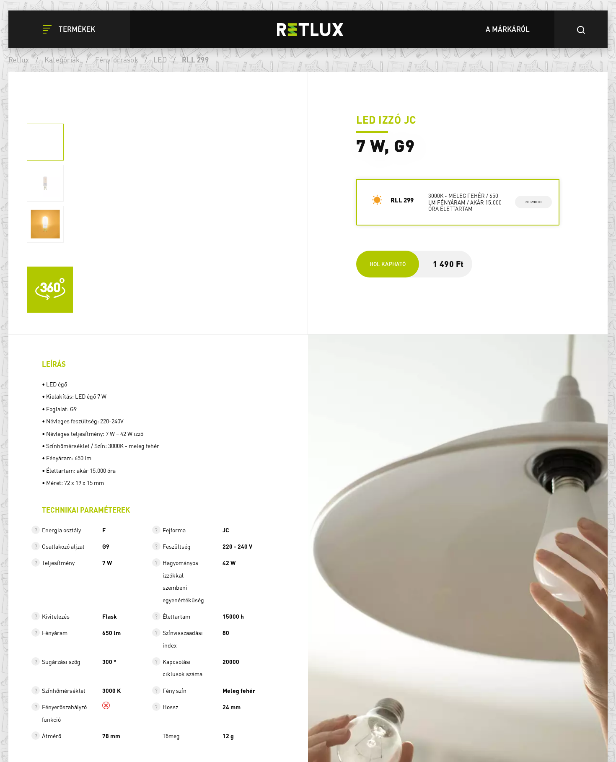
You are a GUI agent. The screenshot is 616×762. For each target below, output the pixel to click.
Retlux (18, 59)
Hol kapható (388, 263)
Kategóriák (62, 59)
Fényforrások (116, 59)
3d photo (534, 202)
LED (160, 59)
